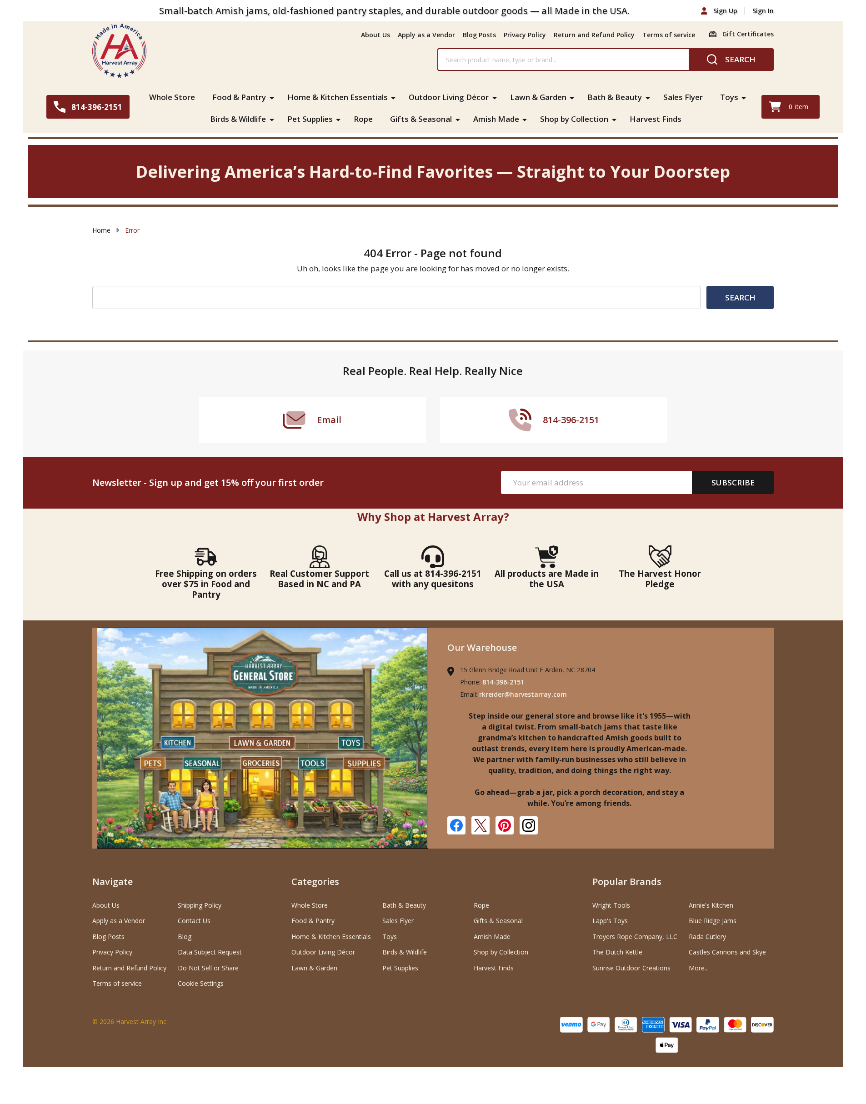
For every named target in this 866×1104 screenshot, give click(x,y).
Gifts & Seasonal (421, 119)
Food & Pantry (239, 97)
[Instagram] (529, 825)
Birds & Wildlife (238, 119)
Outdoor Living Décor (449, 97)
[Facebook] (456, 825)
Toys (729, 97)
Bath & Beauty (614, 97)
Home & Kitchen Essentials (337, 97)
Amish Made (496, 119)
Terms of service (668, 34)
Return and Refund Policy (594, 34)
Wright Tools (611, 905)
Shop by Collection (574, 119)
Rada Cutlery (707, 936)
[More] (272, 97)
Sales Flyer (683, 97)
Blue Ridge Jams (712, 920)
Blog (184, 936)
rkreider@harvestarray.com (523, 694)
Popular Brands (626, 881)
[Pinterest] (505, 825)
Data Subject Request (210, 952)
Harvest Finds (655, 119)
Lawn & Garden (538, 97)
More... (699, 968)
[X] (480, 825)
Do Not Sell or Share (208, 968)
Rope (363, 119)
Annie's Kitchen (711, 905)
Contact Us (194, 920)
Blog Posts (479, 34)
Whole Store (172, 97)
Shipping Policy (199, 905)
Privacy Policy (525, 34)
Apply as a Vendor (426, 34)
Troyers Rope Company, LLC (634, 936)
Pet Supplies (310, 119)
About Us (375, 34)
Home (101, 230)
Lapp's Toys (610, 920)
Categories (315, 881)
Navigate (112, 881)
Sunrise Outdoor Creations (631, 968)
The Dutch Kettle (617, 952)
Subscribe (733, 482)
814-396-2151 (503, 682)
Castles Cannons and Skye (727, 952)
